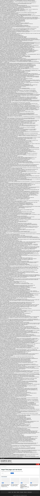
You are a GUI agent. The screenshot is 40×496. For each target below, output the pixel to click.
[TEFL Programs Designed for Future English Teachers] (15, 481)
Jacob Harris (12, 486)
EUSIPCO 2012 (6, 461)
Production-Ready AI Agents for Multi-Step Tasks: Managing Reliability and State (5, 485)
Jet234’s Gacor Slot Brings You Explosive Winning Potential (34, 485)
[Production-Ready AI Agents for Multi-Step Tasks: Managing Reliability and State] (5, 481)
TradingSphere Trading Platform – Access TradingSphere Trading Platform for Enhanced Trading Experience (24, 486)
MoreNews (22, 495)
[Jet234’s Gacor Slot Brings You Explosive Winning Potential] (34, 481)
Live (38, 464)
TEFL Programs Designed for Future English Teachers (15, 485)
